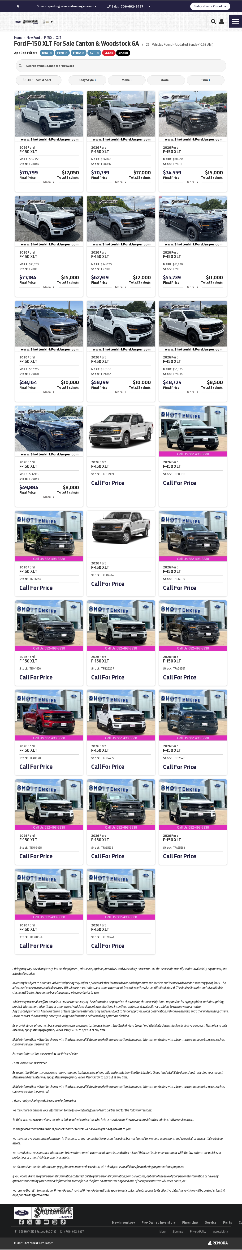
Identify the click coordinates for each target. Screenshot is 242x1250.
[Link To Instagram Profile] (55, 1221)
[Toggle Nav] (235, 21)
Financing (190, 1222)
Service (210, 1222)
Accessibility (220, 1231)
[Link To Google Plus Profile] (38, 1221)
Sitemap (178, 1231)
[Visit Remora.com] (218, 1244)
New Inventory (123, 1222)
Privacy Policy (198, 1231)
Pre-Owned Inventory (159, 1222)
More (47, 182)
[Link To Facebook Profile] (21, 1221)
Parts (227, 1222)
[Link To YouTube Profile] (47, 1221)
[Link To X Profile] (30, 1221)
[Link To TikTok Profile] (63, 1221)
